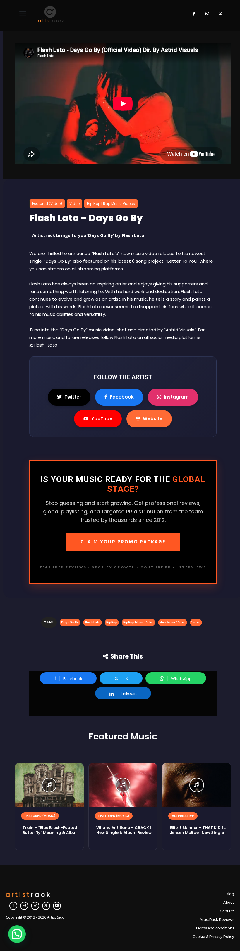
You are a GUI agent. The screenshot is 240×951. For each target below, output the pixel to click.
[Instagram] (207, 14)
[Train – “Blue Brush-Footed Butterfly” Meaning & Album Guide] (49, 785)
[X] (220, 14)
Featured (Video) (47, 203)
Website (152, 418)
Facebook (122, 397)
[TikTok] (35, 906)
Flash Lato (92, 622)
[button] (17, 934)
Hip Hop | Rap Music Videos (111, 203)
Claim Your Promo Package (122, 541)
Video (74, 203)
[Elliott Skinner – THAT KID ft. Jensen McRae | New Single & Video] (196, 785)
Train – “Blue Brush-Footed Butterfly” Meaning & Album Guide (51, 832)
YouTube (101, 418)
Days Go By (70, 622)
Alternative (183, 816)
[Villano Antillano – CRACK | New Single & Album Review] (123, 785)
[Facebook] (194, 14)
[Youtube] (57, 906)
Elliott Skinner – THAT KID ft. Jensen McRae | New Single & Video (198, 832)
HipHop (111, 622)
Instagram (176, 397)
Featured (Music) (40, 816)
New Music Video (173, 622)
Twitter (72, 397)
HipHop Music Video (138, 622)
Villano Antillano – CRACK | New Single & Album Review (124, 830)
